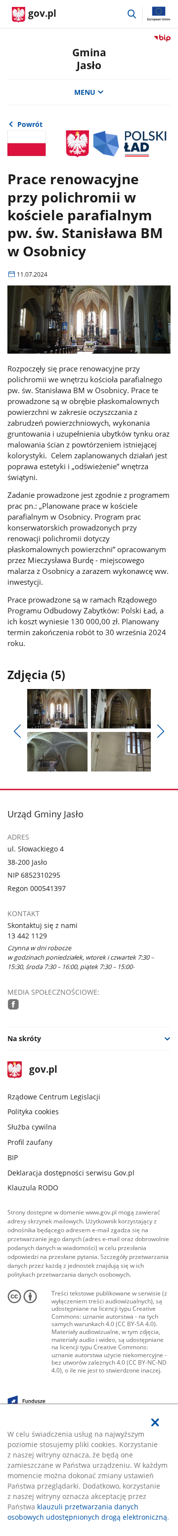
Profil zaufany (29, 1142)
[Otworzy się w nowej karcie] (13, 1004)
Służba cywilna (31, 1127)
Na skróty (24, 1038)
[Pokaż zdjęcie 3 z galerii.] (57, 751)
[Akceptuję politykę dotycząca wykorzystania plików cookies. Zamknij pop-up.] (155, 1422)
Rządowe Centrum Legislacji (53, 1096)
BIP (12, 1157)
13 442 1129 (27, 935)
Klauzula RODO (32, 1187)
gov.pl (43, 1070)
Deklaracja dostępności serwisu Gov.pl (70, 1172)
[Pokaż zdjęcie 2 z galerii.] (121, 708)
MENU (84, 92)
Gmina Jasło (89, 58)
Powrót (30, 124)
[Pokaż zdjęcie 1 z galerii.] (57, 708)
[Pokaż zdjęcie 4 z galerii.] (121, 751)
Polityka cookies (33, 1111)
